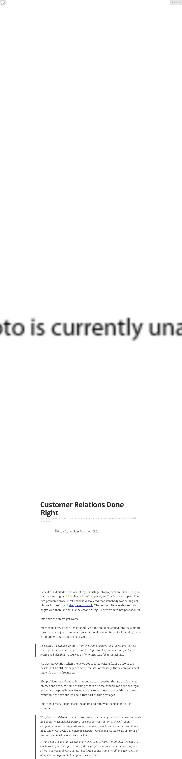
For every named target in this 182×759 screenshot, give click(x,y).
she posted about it (81, 605)
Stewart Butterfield (68, 636)
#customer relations (111, 518)
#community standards (89, 518)
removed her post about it (123, 610)
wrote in (86, 636)
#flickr (124, 518)
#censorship (59, 518)
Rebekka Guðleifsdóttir (55, 592)
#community (71, 518)
